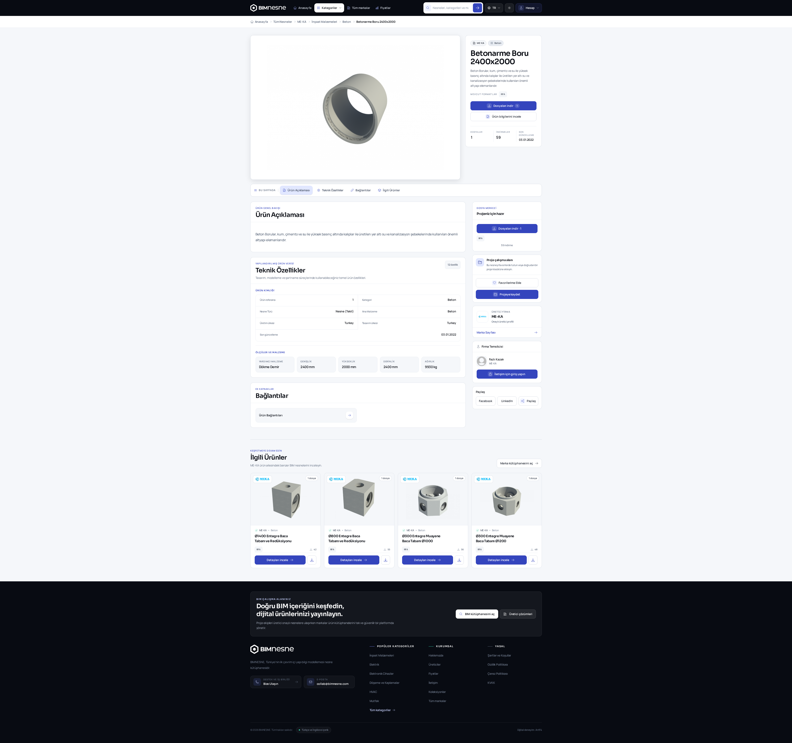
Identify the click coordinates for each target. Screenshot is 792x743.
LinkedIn (507, 401)
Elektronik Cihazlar (382, 674)
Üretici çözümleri (520, 614)
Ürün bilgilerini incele (506, 116)
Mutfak (374, 701)
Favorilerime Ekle (510, 283)
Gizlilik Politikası (498, 664)
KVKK (491, 683)
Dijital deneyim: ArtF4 (529, 730)
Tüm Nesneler (282, 22)
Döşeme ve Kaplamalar (384, 683)
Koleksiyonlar (437, 692)
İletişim (433, 683)
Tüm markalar (361, 8)
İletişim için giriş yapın (509, 374)
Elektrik (374, 664)
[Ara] (477, 7)
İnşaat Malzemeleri (324, 22)
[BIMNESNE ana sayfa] (268, 8)
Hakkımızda (436, 655)
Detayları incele (277, 560)
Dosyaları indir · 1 (509, 228)
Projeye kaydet (510, 294)
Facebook (485, 401)
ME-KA (301, 22)
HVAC (373, 692)
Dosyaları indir (505, 106)
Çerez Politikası (498, 674)
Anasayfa (304, 8)
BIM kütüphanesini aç (480, 614)
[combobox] (452, 8)
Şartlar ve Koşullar (499, 655)
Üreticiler (435, 664)
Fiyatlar (385, 8)
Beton (346, 22)
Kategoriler (329, 8)
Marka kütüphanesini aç (516, 463)
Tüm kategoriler (380, 710)
